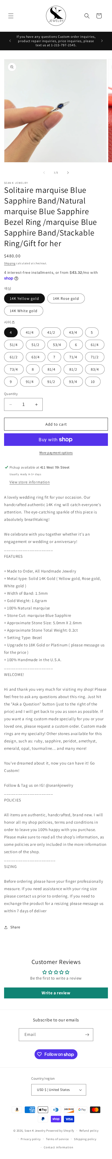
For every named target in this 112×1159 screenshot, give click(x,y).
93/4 (73, 381)
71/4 (73, 357)
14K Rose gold (66, 298)
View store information (30, 482)
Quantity (11, 393)
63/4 (36, 357)
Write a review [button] (56, 993)
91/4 (30, 381)
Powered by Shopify (60, 1130)
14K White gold (24, 310)
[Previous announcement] (10, 41)
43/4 (73, 332)
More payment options (56, 453)
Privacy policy (31, 1139)
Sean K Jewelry (35, 1130)
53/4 (57, 344)
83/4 (95, 369)
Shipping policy (85, 1139)
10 (93, 381)
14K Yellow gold (24, 298)
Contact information (58, 1147)
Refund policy (89, 1130)
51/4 (14, 344)
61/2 (14, 357)
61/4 (95, 344)
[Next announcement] (102, 41)
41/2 (51, 332)
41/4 (30, 332)
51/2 (35, 344)
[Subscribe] (87, 1034)
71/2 (95, 357)
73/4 (14, 369)
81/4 (51, 369)
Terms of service (57, 1139)
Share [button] (15, 927)
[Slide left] (44, 173)
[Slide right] (68, 173)
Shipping (9, 263)
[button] (11, 16)
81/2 (73, 369)
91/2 (51, 381)
